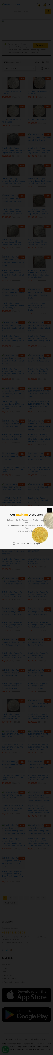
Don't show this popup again (28, 544)
